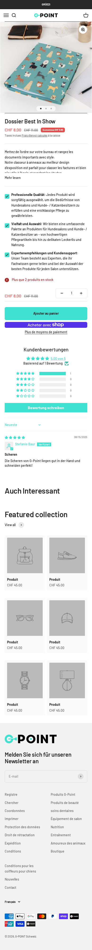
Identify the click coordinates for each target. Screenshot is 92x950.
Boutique (57, 851)
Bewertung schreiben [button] (46, 407)
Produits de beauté (65, 803)
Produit (12, 579)
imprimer (11, 819)
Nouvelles (12, 879)
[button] (25, 373)
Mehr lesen (13, 178)
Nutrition (57, 827)
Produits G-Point (63, 794)
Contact (10, 887)
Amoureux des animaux (68, 843)
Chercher (11, 803)
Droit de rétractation (20, 835)
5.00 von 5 (58, 359)
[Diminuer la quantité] (62, 293)
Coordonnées (15, 811)
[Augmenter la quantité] (81, 293)
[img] (15, 437)
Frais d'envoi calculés (34, 135)
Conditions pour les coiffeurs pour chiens (20, 868)
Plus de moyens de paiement (46, 332)
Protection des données (22, 827)
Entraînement (61, 835)
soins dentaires (62, 811)
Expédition (13, 843)
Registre (11, 794)
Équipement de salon (66, 819)
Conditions (13, 851)
